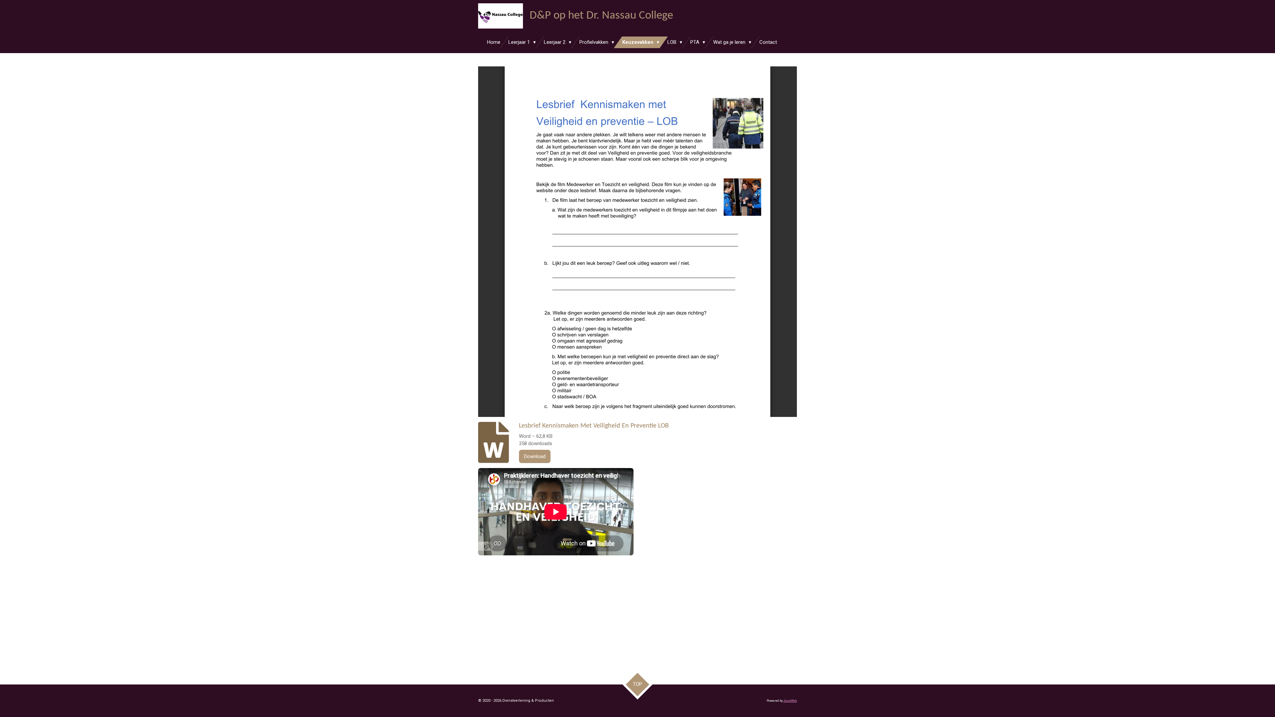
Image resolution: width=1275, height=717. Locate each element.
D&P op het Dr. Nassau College (601, 16)
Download (535, 456)
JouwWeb (790, 700)
